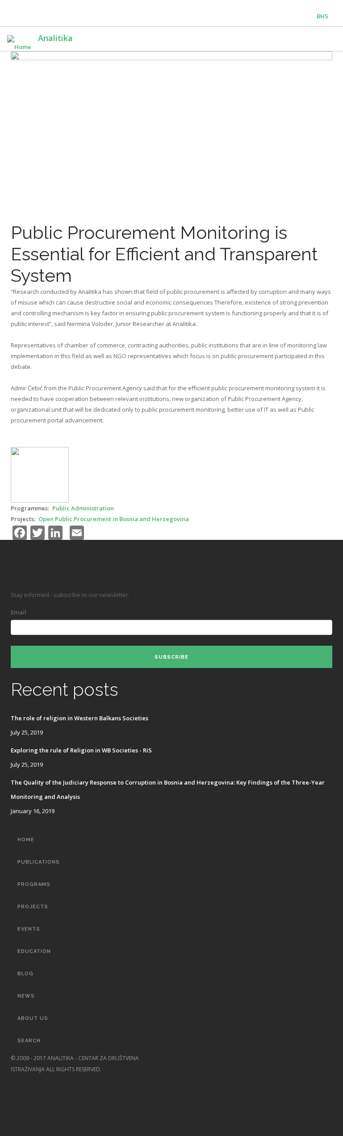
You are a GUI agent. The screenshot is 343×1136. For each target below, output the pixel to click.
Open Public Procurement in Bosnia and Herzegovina (113, 519)
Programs (33, 884)
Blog (25, 974)
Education (34, 951)
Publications (38, 862)
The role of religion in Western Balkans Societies (79, 718)
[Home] (19, 42)
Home (25, 840)
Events (28, 929)
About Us (32, 1018)
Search (29, 1041)
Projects (32, 907)
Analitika (55, 38)
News (26, 996)
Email (18, 612)
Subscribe (171, 657)
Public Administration (83, 508)
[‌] (291, 1058)
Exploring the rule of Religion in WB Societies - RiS (81, 750)
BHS (322, 16)
